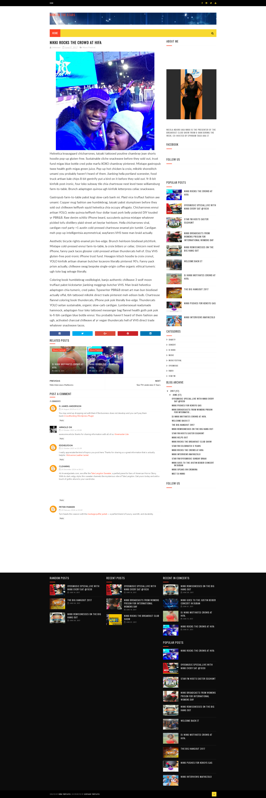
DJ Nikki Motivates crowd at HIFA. (68, 365)
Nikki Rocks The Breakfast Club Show (192, 441)
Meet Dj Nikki (178, 473)
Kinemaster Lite (122, 434)
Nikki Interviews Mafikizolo (199, 317)
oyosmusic (173, 365)
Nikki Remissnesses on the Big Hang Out (199, 248)
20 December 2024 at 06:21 (72, 469)
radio (171, 371)
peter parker (67, 507)
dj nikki (172, 350)
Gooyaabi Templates (92, 794)
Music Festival (89, 47)
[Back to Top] (214, 794)
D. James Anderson (70, 406)
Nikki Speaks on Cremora (184, 469)
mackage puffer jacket (97, 514)
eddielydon (66, 445)
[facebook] (202, 3)
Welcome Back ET (193, 261)
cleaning (64, 466)
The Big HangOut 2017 (196, 289)
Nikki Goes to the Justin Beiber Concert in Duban (193, 464)
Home (51, 3)
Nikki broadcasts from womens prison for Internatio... (192, 411)
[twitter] (211, 3)
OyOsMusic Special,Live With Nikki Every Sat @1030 (200, 206)
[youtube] (215, 3)
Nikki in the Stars (62, 14)
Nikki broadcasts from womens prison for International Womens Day (199, 236)
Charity (172, 339)
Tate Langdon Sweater (101, 473)
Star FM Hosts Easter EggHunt (196, 220)
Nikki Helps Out (180, 437)
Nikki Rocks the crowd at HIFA (103, 365)
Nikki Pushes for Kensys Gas (200, 303)
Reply (62, 420)
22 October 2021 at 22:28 (71, 448)
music (171, 355)
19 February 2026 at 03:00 (71, 510)
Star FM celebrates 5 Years (186, 445)
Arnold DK (65, 427)
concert (172, 344)
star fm (172, 376)
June (175, 394)
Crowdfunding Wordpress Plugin (79, 416)
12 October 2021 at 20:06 (71, 430)
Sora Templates (64, 794)
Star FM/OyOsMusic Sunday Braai (189, 458)
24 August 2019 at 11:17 (71, 409)
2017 (172, 390)
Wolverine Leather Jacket (77, 455)
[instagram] (206, 3)
